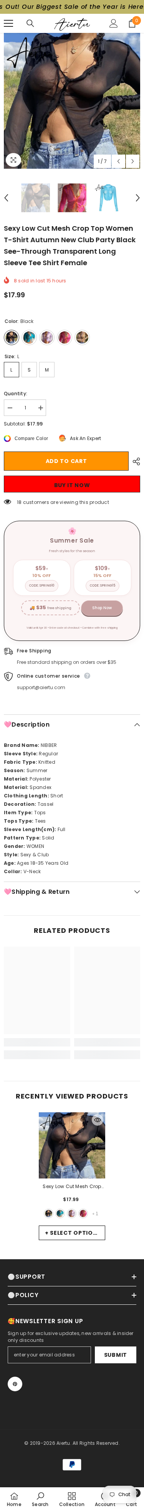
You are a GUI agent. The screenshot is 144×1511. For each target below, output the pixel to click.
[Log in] (113, 23)
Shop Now (102, 608)
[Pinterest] (15, 1384)
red (83, 1213)
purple (71, 1213)
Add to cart (66, 461)
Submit (115, 1355)
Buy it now (72, 485)
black (48, 1213)
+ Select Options (73, 1233)
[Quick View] (97, 1120)
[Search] (30, 23)
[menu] (8, 23)
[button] (118, 161)
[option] (72, 101)
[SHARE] (134, 461)
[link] (37, 1042)
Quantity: (15, 393)
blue (60, 1213)
